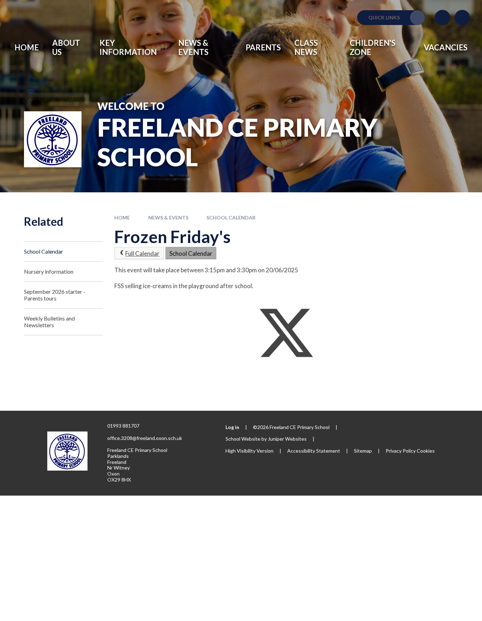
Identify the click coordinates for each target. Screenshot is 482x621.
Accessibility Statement (313, 451)
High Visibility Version (249, 451)
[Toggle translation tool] (442, 17)
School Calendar (230, 218)
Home (122, 218)
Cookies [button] (426, 451)
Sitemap (363, 451)
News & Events (168, 218)
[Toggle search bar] (462, 17)
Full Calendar (142, 253)
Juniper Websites (287, 439)
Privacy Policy (401, 451)
